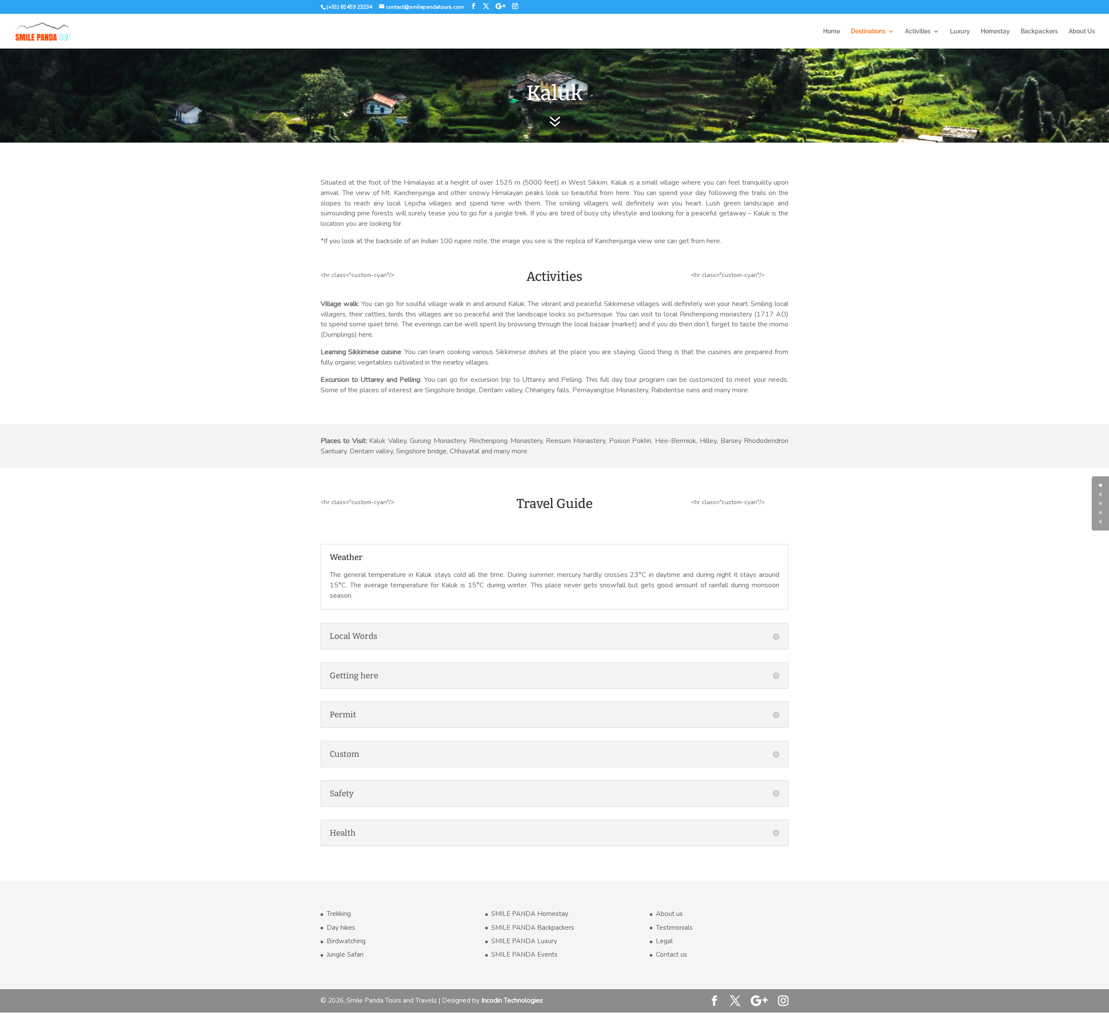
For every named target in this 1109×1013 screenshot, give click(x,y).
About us (669, 913)
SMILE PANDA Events (524, 954)
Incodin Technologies (512, 1000)
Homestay (995, 31)
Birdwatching (346, 941)
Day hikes (341, 927)
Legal (664, 941)
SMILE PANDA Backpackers (532, 927)
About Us (1082, 31)
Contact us (671, 954)
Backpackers (1039, 31)
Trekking (339, 913)
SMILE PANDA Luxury (524, 941)
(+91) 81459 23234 (349, 6)
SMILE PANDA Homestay (529, 913)
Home (831, 31)
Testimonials (674, 927)
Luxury (960, 31)
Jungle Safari (345, 954)
